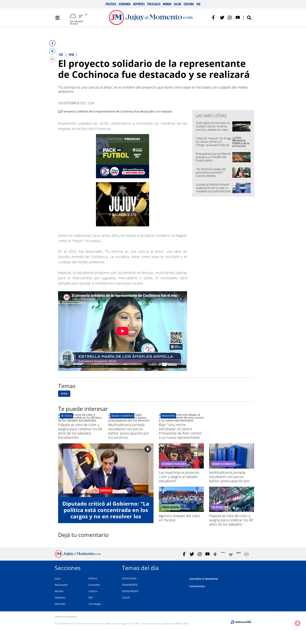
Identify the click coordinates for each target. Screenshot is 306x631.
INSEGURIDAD (130, 591)
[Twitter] (52, 51)
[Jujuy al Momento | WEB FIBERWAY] (231, 554)
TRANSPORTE (130, 584)
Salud (177, 4)
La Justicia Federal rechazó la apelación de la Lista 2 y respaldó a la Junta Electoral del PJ (213, 190)
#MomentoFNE (168, 416)
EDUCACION (129, 578)
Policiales (153, 4)
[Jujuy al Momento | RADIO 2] (238, 554)
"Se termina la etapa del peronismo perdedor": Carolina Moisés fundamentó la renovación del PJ (212, 176)
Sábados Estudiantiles (122, 416)
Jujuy (58, 578)
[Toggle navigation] (57, 17)
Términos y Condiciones (66, 616)
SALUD (126, 597)
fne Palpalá (66, 416)
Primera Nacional (170, 507)
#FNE (64, 394)
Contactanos (197, 586)
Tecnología (94, 604)
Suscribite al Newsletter (203, 578)
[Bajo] (181, 420)
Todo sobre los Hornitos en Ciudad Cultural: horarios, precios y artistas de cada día (213, 128)
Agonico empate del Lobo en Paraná (179, 517)
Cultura (189, 4)
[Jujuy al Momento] (78, 556)
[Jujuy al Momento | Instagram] (230, 17)
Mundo (167, 4)
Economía (125, 4)
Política (111, 4)
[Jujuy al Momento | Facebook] (214, 17)
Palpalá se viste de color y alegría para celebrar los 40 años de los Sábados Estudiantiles (80, 431)
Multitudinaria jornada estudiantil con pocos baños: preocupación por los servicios (128, 431)
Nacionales (61, 584)
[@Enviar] (52, 59)
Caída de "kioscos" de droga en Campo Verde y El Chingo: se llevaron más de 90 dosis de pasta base (213, 143)
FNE (198, 4)
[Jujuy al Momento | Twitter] (222, 17)
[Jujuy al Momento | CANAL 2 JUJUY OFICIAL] (215, 554)
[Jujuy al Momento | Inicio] (247, 567)
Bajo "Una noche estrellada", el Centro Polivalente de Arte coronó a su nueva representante (180, 431)
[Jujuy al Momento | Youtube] (238, 17)
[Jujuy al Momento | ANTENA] (223, 554)
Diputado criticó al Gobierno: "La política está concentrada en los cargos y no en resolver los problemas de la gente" (105, 513)
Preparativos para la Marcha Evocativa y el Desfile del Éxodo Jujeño (213, 157)
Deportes (139, 4)
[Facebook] (52, 43)
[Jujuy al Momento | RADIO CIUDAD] (246, 554)
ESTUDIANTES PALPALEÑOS (174, 464)
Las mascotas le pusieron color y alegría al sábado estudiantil (179, 476)
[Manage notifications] (298, 623)
